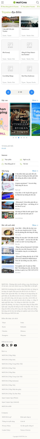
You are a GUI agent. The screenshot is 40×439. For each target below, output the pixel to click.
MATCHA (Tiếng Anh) (8, 359)
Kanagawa (5, 335)
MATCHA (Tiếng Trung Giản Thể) (12, 376)
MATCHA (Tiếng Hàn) (8, 372)
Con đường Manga (8, 76)
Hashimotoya (25, 29)
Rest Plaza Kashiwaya (28, 76)
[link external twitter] (7, 346)
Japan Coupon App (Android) (10, 402)
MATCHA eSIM (6, 406)
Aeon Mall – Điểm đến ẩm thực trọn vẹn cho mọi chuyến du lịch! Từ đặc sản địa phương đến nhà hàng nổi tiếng (26, 230)
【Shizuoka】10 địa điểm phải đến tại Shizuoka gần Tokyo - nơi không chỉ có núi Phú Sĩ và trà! (26, 204)
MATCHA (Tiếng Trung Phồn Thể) (12, 364)
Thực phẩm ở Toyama (29, 6)
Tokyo (4, 322)
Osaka (22, 322)
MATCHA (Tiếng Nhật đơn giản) (11, 389)
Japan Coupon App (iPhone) (10, 398)
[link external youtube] (16, 346)
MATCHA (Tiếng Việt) (8, 385)
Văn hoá (25, 164)
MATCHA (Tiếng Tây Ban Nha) (11, 393)
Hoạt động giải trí (10, 164)
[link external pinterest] (12, 346)
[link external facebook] (3, 346)
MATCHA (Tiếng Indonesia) (10, 381)
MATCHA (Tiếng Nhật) (9, 355)
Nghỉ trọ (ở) (26, 159)
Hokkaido (23, 327)
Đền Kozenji (6, 52)
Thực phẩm (8, 159)
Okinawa (23, 331)
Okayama (23, 335)
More (34, 100)
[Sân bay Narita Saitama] (20, 119)
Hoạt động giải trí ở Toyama (10, 6)
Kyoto (4, 327)
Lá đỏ (4, 148)
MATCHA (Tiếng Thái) (9, 368)
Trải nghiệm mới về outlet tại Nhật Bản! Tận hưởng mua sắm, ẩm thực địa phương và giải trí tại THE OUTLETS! (26, 268)
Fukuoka (4, 331)
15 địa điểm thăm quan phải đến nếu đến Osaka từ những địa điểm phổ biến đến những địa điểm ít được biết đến (26, 176)
